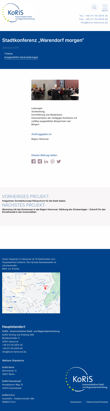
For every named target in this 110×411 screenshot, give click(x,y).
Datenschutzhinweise (97, 402)
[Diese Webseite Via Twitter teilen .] (59, 161)
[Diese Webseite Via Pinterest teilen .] (52, 161)
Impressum (75, 402)
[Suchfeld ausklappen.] (94, 7)
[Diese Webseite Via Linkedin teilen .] (46, 161)
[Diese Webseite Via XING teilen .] (40, 161)
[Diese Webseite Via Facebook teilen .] (33, 161)
